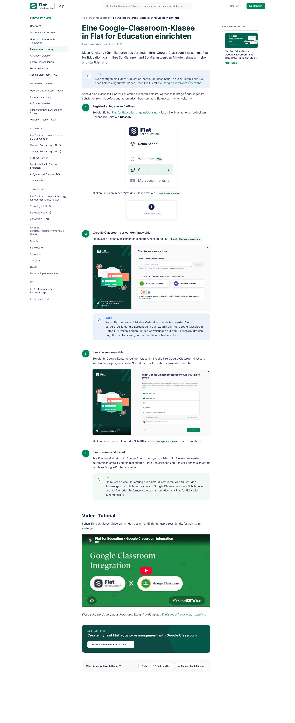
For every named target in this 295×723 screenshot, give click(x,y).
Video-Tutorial (98, 516)
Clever (33, 266)
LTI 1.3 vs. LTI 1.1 (39, 298)
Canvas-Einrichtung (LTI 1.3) (46, 145)
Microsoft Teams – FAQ (43, 119)
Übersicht (35, 25)
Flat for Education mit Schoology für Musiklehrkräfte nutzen (48, 198)
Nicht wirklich (164, 666)
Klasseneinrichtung (41, 49)
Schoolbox (36, 254)
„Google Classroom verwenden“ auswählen (122, 232)
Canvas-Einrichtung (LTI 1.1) (45, 151)
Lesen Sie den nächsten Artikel (111, 644)
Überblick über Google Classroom (42, 41)
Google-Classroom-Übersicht (182, 83)
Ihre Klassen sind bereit (109, 452)
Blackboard (36, 247)
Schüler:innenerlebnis (42, 61)
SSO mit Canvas (39, 157)
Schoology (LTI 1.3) (41, 206)
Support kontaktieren (192, 666)
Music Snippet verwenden (44, 273)
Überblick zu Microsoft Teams (46, 90)
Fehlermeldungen (39, 68)
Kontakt (257, 5)
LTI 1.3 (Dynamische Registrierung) (41, 291)
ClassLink (35, 260)
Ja (145, 666)
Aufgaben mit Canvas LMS (45, 174)
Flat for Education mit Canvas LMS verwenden (46, 137)
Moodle (34, 241)
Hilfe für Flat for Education (96, 17)
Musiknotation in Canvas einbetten (43, 166)
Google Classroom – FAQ (43, 74)
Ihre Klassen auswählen (109, 352)
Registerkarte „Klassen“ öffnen (114, 106)
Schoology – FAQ (39, 218)
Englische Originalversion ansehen (183, 614)
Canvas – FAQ (38, 180)
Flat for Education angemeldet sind (134, 112)
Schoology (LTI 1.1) (40, 212)
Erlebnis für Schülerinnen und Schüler (46, 111)
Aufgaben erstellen (40, 55)
